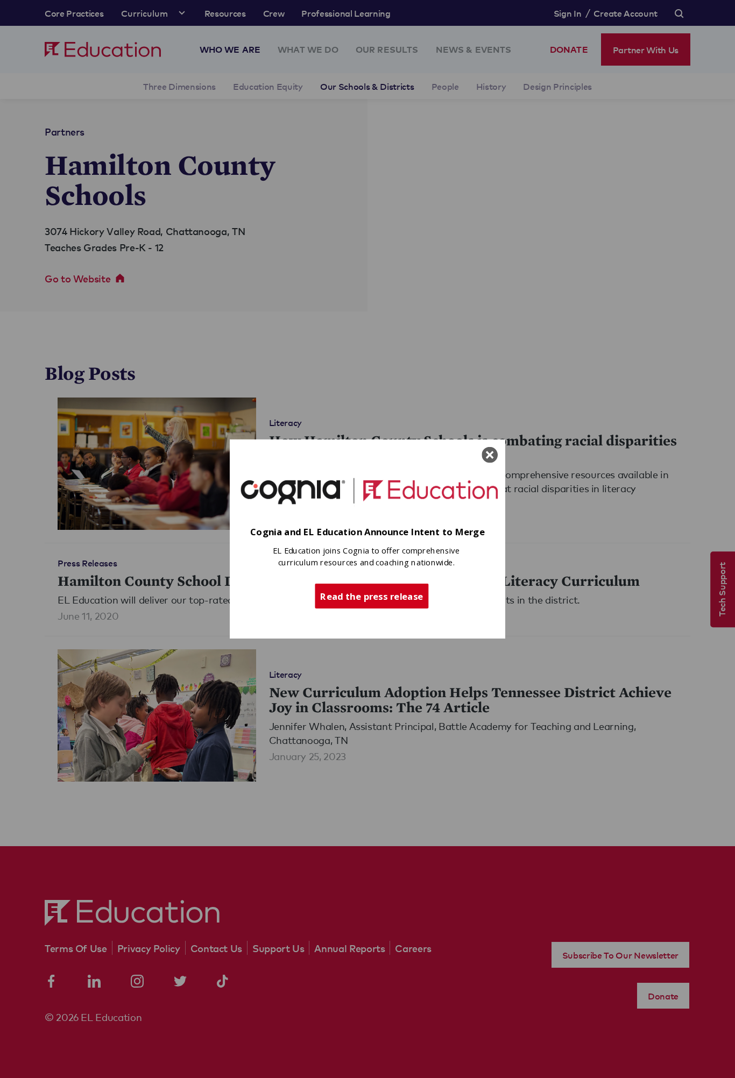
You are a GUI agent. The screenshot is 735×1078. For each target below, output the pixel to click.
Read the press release (371, 595)
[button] (367, 532)
